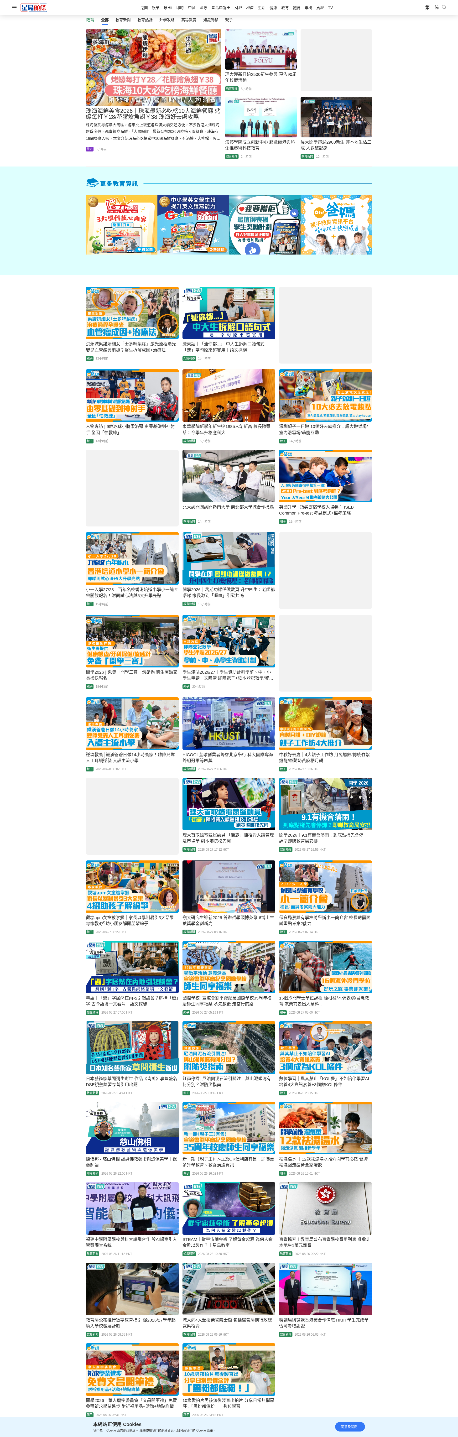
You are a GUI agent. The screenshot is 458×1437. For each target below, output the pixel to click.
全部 (105, 20)
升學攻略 (167, 20)
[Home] (34, 7)
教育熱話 (145, 20)
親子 (229, 20)
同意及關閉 (349, 1427)
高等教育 (189, 20)
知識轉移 (211, 20)
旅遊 (90, 149)
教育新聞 (123, 20)
